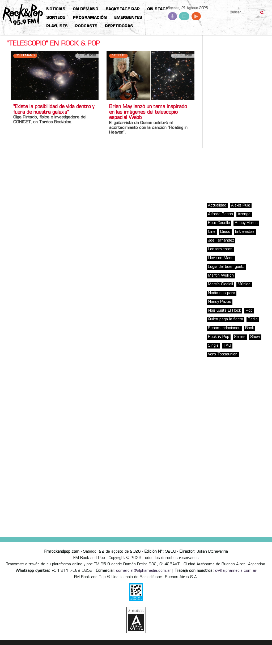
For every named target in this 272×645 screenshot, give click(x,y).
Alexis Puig (240, 206)
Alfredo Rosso (220, 214)
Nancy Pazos (219, 302)
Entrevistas (244, 232)
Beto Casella (219, 223)
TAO (227, 346)
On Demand (25, 55)
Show (255, 337)
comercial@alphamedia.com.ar (143, 571)
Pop (249, 311)
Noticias (118, 55)
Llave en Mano (220, 258)
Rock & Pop (218, 337)
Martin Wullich (221, 276)
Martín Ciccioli (220, 284)
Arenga (244, 214)
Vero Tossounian (222, 354)
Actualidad (217, 206)
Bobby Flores (246, 223)
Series (239, 337)
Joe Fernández (221, 241)
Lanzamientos (220, 249)
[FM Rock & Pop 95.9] (21, 15)
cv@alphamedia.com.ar (236, 571)
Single (213, 346)
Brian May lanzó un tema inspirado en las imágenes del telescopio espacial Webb (148, 113)
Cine (211, 232)
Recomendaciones (224, 328)
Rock (249, 328)
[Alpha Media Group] (136, 620)
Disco (225, 232)
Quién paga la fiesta (225, 319)
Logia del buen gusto (226, 267)
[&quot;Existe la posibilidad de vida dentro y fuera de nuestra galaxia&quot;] (55, 75)
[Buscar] (262, 11)
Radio (253, 319)
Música (244, 284)
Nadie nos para (221, 293)
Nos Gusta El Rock (224, 311)
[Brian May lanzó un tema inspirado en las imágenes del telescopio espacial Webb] (150, 75)
